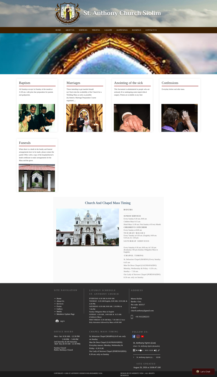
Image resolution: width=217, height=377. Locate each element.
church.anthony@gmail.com (142, 311)
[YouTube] (142, 336)
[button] (83, 28)
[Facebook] (133, 336)
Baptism (24, 83)
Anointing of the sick (128, 83)
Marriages (73, 83)
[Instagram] (138, 336)
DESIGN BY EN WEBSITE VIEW (132, 373)
